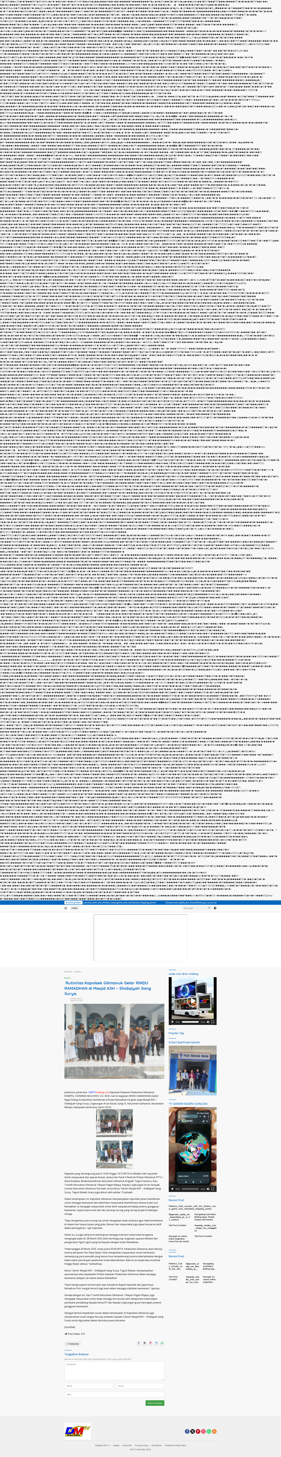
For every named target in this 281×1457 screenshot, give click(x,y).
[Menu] (66, 908)
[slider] (190, 1022)
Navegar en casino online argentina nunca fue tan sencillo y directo (179, 1239)
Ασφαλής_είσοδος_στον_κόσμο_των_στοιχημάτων (206, 1228)
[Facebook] (187, 1431)
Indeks (75, 908)
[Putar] (172, 1021)
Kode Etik (127, 1445)
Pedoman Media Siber (175, 1445)
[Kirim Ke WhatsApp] (162, 1344)
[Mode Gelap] (215, 908)
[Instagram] (203, 1431)
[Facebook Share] (139, 1344)
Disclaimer (157, 1445)
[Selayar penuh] (212, 1021)
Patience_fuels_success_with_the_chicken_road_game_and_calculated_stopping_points (192, 1207)
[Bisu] (208, 1021)
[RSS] (214, 1431)
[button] (209, 908)
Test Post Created (177, 1225)
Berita (67, 978)
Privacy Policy (141, 1445)
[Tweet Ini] (144, 1344)
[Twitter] (192, 1431)
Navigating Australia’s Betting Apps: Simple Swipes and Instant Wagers (208, 902)
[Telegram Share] (156, 1344)
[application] (193, 1001)
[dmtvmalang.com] (77, 1431)
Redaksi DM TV (76, 998)
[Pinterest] (198, 1431)
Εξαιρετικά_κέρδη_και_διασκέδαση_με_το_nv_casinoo (134, 902)
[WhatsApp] (209, 1431)
